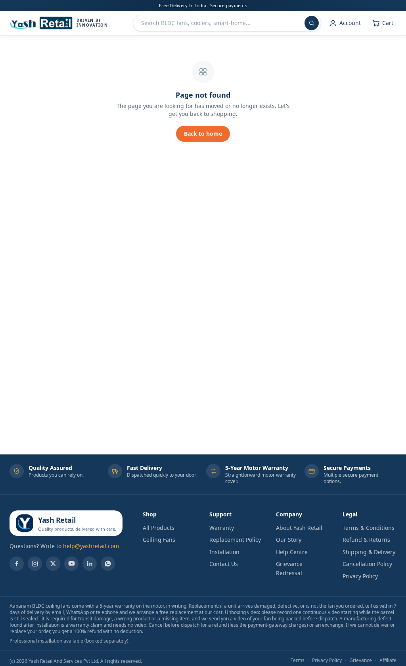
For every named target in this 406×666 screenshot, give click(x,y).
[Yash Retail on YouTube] (71, 563)
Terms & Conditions (369, 527)
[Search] (311, 23)
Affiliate (387, 660)
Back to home (203, 133)
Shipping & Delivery (369, 552)
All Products (158, 527)
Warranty (221, 527)
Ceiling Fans (159, 539)
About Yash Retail (299, 527)
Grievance (360, 660)
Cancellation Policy (367, 564)
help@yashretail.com (91, 546)
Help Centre (292, 552)
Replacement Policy (235, 539)
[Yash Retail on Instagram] (35, 563)
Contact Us (223, 564)
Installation (224, 552)
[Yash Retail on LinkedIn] (89, 563)
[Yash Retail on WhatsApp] (108, 563)
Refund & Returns (366, 539)
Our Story (288, 539)
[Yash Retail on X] (53, 563)
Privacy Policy (360, 576)
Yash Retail (56, 520)
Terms (297, 660)
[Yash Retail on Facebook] (17, 563)
